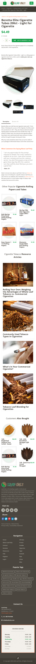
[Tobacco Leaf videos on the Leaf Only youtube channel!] (16, 510)
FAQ (4, 554)
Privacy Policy (5, 525)
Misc (20, 562)
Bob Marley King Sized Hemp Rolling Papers (6, 216)
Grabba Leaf (16, 579)
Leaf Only (4, 607)
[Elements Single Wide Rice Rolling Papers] (27, 231)
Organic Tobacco (21, 575)
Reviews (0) (15, 121)
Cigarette (22, 548)
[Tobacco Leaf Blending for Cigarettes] (18, 388)
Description (6, 121)
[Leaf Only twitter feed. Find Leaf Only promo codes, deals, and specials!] (7, 510)
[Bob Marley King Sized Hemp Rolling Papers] (9, 203)
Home (4, 540)
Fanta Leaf (5, 582)
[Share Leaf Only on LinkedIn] (12, 518)
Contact (5, 545)
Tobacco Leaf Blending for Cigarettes (16, 407)
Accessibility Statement (16, 525)
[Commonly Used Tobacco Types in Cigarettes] (18, 316)
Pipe (20, 556)
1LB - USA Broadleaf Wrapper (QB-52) (24, 441)
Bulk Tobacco (21, 589)
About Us (29, 173)
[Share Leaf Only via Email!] (15, 518)
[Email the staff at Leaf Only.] (11, 510)
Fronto (21, 542)
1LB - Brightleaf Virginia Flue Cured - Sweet (6, 441)
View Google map (6, 613)
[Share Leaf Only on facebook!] (2, 518)
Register (5, 556)
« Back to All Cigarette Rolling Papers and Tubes (14, 16)
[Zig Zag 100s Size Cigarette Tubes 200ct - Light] (27, 201)
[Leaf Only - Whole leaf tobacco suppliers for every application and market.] (18, 3)
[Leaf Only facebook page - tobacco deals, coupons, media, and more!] (3, 510)
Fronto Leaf (6, 579)
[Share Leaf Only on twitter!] (6, 518)
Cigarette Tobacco (8, 575)
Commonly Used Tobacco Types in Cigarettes (15, 335)
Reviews (5, 548)
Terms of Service (5, 524)
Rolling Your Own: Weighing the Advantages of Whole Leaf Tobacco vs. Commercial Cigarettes (18, 293)
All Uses (21, 540)
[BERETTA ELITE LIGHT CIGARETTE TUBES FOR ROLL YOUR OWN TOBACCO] (18, 79)
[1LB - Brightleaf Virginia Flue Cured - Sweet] (9, 430)
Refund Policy (15, 524)
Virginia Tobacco (27, 579)
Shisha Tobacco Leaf (8, 586)
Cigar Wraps (15, 582)
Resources (6, 551)
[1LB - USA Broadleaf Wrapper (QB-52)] (27, 430)
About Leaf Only (7, 542)
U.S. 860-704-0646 (8, 616)
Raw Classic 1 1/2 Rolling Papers (6, 243)
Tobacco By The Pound (22, 571)
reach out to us (29, 176)
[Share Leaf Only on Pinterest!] (9, 518)
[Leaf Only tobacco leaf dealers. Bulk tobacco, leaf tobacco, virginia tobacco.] (12, 485)
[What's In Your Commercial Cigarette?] (18, 352)
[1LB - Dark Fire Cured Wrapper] (27, 454)
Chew (21, 559)
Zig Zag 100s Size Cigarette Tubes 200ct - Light (24, 212)
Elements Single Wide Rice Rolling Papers (23, 244)
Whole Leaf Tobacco (8, 589)
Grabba (21, 545)
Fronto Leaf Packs (7, 571)
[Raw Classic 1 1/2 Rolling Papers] (9, 231)
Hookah (21, 554)
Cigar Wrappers (26, 582)
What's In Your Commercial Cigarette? (16, 367)
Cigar (20, 551)
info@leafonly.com (8, 620)
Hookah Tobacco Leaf (23, 586)
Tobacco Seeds (6, 593)
